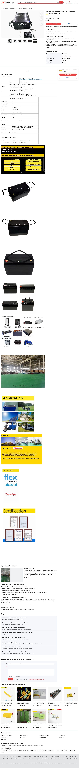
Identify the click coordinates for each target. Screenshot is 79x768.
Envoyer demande (53, 23)
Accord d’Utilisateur (18, 756)
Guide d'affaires (68, 756)
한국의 (52, 758)
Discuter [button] (71, 23)
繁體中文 (16, 758)
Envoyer (10, 679)
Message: (6, 669)
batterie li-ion (22, 737)
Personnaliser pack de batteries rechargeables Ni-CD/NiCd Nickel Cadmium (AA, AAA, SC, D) (23, 703)
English (8, 758)
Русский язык (47, 758)
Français (24, 758)
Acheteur (59, 5)
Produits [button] (19, 2)
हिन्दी (63, 758)
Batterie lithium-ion (62, 735)
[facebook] (72, 756)
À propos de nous (6, 756)
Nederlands (59, 758)
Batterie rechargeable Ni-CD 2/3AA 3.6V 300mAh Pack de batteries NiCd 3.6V (70, 703)
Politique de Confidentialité (27, 756)
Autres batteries (4, 739)
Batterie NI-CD (61, 737)
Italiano (42, 758)
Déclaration (12, 756)
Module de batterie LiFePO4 (44, 735)
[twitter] (75, 756)
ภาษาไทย (67, 758)
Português (37, 758)
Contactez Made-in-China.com (38, 756)
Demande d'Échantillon (73, 26)
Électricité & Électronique (9, 8)
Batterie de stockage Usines (24, 750)
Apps (70, 5)
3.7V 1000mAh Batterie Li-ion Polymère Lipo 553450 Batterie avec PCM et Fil (54, 725)
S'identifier (76, 3)
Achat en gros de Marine (70, 750)
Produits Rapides (46, 756)
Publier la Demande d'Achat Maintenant (36, 679)
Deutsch (33, 758)
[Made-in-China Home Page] (7, 2)
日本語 (21, 758)
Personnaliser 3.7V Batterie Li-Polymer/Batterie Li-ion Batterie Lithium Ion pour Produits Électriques (39, 703)
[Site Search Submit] (61, 2)
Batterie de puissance (60, 750)
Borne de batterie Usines (35, 750)
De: (7, 663)
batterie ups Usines (13, 750)
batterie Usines (4, 750)
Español (29, 758)
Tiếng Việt (75, 758)
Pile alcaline (3, 737)
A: (7, 666)
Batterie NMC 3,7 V (23, 735)
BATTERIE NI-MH (43, 737)
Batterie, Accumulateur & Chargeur (21, 8)
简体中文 (12, 758)
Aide (65, 5)
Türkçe (71, 758)
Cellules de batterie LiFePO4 (6, 735)
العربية (55, 758)
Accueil (2, 8)
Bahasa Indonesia (39, 759)
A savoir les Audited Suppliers (55, 756)
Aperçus (63, 756)
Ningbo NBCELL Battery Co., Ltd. (54, 13)
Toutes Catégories (6, 5)
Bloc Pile (30, 8)
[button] (58, 2)
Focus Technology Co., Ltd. (39, 761)
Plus (2, 752)
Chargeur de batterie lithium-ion (48, 750)
